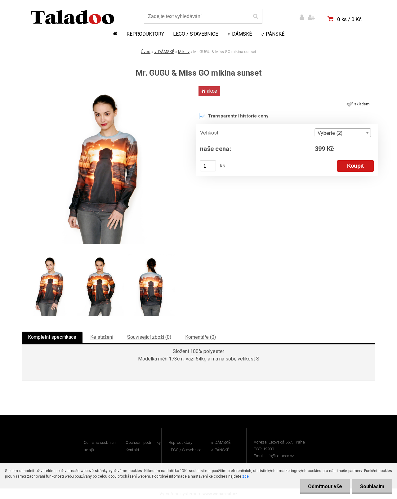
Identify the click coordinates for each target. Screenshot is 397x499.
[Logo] (72, 17)
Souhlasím (372, 486)
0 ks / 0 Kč (349, 19)
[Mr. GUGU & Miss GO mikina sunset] (104, 88)
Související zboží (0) (149, 337)
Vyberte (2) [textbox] (330, 133)
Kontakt (132, 450)
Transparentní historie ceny (238, 116)
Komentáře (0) (200, 337)
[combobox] (343, 132)
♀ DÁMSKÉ (239, 34)
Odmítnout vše (325, 486)
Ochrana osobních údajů (100, 446)
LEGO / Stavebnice (195, 34)
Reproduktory (145, 34)
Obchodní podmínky (143, 442)
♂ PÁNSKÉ (272, 34)
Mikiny (184, 51)
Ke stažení (101, 337)
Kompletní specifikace (52, 337)
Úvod (145, 51)
